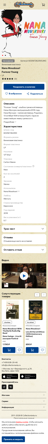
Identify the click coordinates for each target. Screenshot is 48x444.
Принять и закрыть (13, 439)
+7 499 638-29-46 (10, 362)
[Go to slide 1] (2, 55)
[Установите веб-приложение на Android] (28, 376)
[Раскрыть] (44, 395)
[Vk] (10, 387)
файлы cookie (22, 422)
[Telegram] (4, 387)
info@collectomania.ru (11, 365)
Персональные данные (24, 418)
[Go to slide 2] (5, 55)
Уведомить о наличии (24, 86)
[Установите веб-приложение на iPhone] (10, 376)
